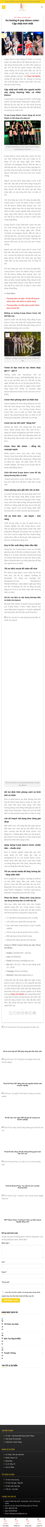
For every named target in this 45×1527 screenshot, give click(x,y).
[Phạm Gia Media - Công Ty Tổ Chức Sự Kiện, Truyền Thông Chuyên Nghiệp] (22, 7)
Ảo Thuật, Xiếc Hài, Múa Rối (15, 1454)
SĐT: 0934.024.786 (11, 1508)
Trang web (5, 1282)
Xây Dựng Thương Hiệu (22, 17)
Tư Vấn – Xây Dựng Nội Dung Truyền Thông (20, 1436)
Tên (3, 1262)
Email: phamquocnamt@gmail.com (16, 1513)
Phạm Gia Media (33, 76)
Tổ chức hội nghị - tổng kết (14, 1483)
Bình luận (6, 1243)
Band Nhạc (9, 1461)
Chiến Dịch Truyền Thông (14, 1442)
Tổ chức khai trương (12, 1480)
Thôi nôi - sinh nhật (12, 1489)
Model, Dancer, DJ (11, 1458)
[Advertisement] (22, 1393)
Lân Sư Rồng (10, 1467)
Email (4, 1272)
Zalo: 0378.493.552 (11, 1511)
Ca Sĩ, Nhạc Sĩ (10, 1464)
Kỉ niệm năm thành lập (13, 1486)
